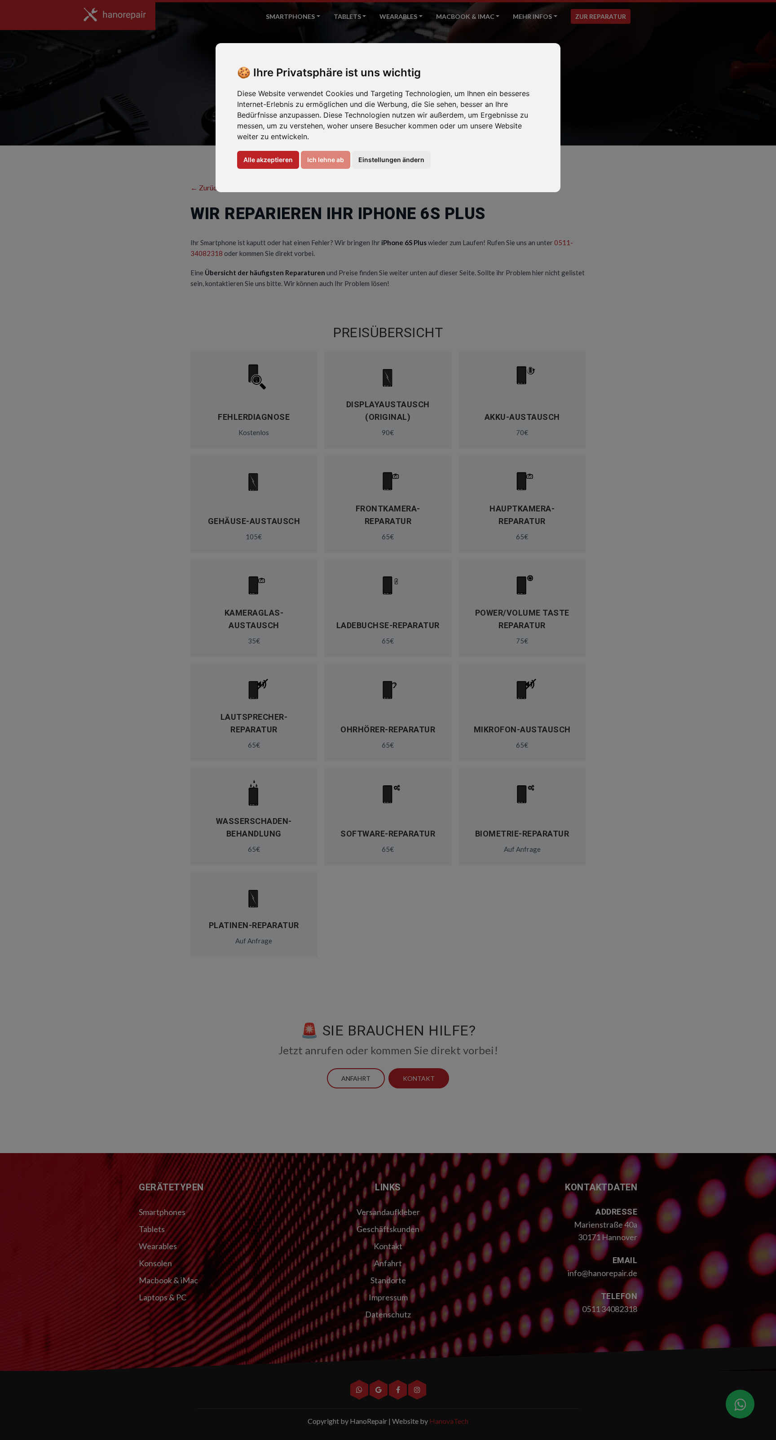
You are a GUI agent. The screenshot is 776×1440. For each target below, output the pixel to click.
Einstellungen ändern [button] (391, 159)
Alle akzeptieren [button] (268, 159)
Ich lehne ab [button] (325, 159)
